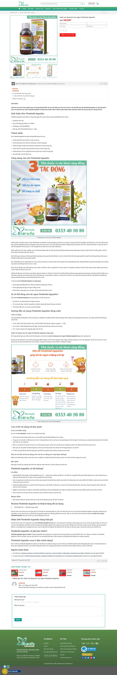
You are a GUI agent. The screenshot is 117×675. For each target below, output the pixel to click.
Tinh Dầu (48, 8)
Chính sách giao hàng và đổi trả (68, 649)
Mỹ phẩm (31, 8)
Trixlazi (93, 570)
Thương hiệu (73, 8)
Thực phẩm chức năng (60, 8)
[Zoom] (12, 60)
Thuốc (24, 8)
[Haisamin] (62, 573)
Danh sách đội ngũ (48, 649)
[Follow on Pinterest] (91, 657)
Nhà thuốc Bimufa (65, 107)
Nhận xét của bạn (19, 605)
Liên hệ (45, 646)
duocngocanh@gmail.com (50, 652)
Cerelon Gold (22, 570)
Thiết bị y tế (39, 8)
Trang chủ (13, 12)
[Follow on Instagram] (85, 657)
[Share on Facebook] (102, 84)
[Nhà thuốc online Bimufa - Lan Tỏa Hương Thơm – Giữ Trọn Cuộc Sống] (23, 3)
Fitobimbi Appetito (16, 107)
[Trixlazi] (86, 573)
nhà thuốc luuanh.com (66, 657)
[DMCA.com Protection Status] (86, 654)
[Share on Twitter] (100, 84)
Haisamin (69, 570)
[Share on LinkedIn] (106, 84)
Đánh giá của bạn (19, 599)
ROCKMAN (46, 570)
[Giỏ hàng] (97, 4)
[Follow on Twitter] (88, 657)
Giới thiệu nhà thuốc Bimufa (67, 652)
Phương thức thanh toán (90, 639)
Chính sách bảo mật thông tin (67, 646)
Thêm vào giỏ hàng (68, 35)
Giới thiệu (46, 643)
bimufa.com (69, 663)
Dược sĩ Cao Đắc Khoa (22, 83)
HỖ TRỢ (63, 639)
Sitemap (62, 654)
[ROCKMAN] (38, 573)
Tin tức (81, 8)
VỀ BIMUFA (48, 639)
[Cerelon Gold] (14, 573)
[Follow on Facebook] (82, 657)
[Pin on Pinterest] (104, 84)
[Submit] (83, 3)
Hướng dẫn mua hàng (65, 643)
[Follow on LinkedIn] (94, 657)
